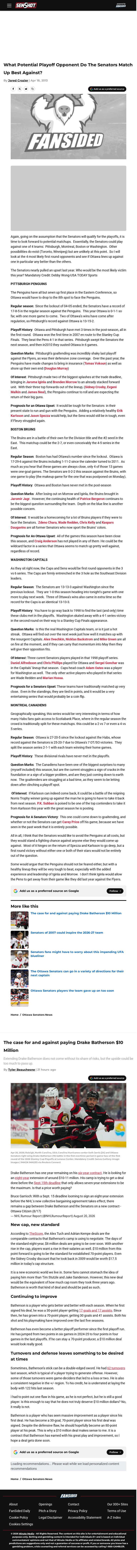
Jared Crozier (18, 80)
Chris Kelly (87, 522)
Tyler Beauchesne (21, 1069)
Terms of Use (116, 1511)
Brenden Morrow (65, 382)
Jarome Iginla (36, 382)
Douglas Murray (56, 368)
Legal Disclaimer (50, 1517)
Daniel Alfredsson (23, 663)
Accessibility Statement (85, 1517)
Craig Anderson (45, 541)
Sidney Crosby (95, 387)
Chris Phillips (52, 663)
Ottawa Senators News (37, 1014)
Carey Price (70, 822)
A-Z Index (114, 1517)
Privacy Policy (77, 1511)
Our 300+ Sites (117, 1504)
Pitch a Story (48, 1511)
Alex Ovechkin (54, 639)
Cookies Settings (21, 1524)
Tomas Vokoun (95, 363)
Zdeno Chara (47, 522)
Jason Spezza (40, 416)
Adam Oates (94, 668)
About (13, 1504)
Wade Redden (68, 522)
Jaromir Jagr (20, 499)
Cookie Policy (18, 1517)
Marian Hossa (53, 678)
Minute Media (26, 1533)
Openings (45, 1504)
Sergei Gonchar (106, 663)
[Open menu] (9, 5)
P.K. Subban (45, 803)
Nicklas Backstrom (79, 639)
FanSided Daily (19, 1511)
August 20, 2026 (84, 1216)
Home (15, 1014)
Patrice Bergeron (92, 499)
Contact (73, 1504)
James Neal (36, 392)
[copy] (32, 88)
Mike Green (108, 639)
